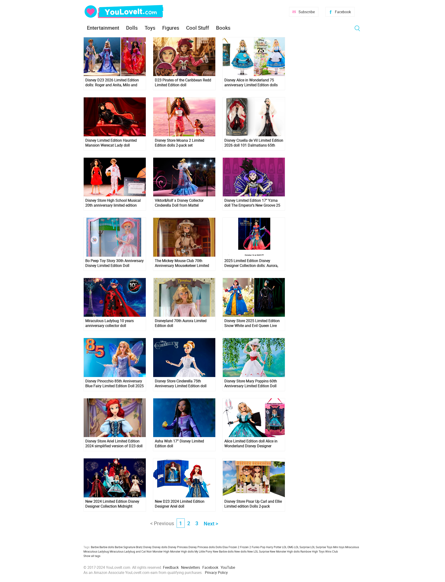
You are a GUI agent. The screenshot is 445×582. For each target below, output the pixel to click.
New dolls (240, 551)
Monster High (161, 551)
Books (223, 27)
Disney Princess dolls (201, 547)
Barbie (95, 547)
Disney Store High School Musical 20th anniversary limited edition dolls (113, 203)
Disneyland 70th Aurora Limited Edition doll (181, 323)
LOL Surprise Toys (321, 547)
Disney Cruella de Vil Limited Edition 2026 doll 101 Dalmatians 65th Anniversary (253, 143)
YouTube (228, 567)
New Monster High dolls (285, 551)
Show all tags (91, 556)
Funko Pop (258, 547)
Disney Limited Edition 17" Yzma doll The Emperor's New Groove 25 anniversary (252, 203)
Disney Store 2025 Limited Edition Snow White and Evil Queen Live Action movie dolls (252, 323)
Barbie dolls (106, 547)
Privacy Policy (216, 572)
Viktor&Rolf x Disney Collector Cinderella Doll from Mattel (179, 203)
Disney (147, 547)
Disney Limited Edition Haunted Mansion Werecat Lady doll (111, 143)
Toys (150, 27)
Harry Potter (273, 547)
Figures (170, 27)
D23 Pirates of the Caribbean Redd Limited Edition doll (183, 82)
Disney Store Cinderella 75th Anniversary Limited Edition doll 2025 (181, 383)
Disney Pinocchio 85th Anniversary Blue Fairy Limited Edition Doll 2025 (114, 383)
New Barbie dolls (223, 551)
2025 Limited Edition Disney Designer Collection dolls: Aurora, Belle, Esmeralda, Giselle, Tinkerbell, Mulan (253, 263)
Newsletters (190, 567)
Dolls (132, 27)
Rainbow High (309, 551)
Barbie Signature (125, 547)
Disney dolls (159, 547)
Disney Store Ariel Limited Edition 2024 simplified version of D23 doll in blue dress (114, 443)
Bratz (139, 547)
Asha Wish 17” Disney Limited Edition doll (179, 443)
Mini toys (338, 547)
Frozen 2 (245, 547)
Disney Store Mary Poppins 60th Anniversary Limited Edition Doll (250, 383)
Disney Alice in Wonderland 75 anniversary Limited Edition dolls (251, 82)
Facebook (343, 11)
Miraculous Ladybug (96, 551)
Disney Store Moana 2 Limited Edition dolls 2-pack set (179, 143)
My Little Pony (203, 551)
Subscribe (307, 11)
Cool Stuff (197, 27)
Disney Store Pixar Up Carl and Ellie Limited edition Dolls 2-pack (253, 504)
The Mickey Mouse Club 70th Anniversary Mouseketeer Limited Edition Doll (182, 263)
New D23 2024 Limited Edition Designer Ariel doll (179, 504)
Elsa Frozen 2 (230, 547)
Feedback (171, 567)
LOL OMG (287, 547)
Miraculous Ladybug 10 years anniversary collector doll (109, 323)
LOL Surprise (302, 547)
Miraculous (352, 547)
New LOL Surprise (258, 551)
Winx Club (331, 551)
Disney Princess (178, 547)
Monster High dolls (182, 551)
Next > (211, 523)
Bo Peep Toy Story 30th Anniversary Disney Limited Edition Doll (114, 263)
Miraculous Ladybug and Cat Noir (131, 551)
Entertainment (103, 27)
